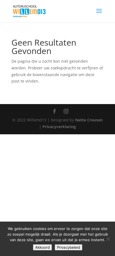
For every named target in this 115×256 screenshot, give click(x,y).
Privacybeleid (68, 247)
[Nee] (108, 239)
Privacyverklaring (59, 126)
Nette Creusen (89, 120)
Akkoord (42, 247)
